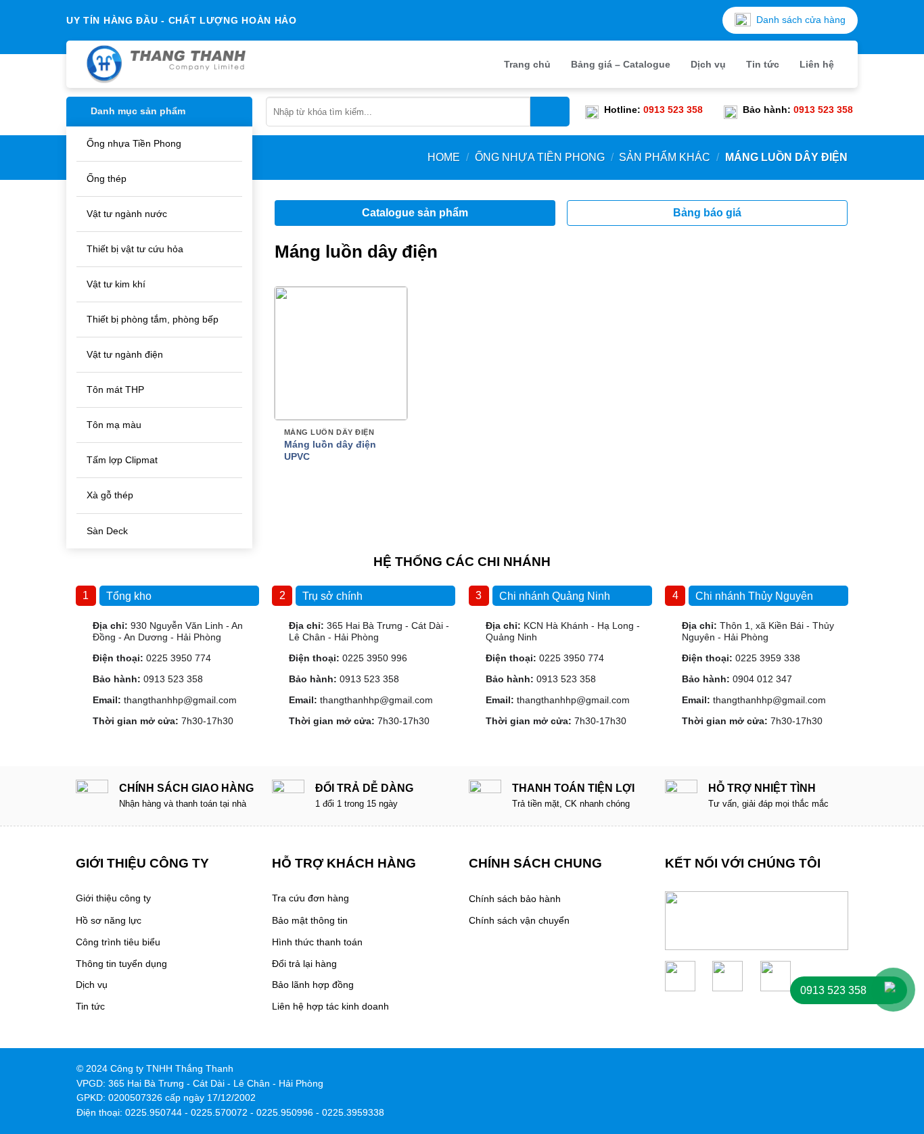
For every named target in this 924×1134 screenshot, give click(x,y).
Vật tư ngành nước (127, 213)
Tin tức (762, 64)
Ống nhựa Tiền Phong (134, 143)
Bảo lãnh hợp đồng (313, 985)
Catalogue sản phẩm (415, 212)
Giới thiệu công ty (113, 898)
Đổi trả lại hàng (304, 964)
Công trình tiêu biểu (118, 942)
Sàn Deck (107, 530)
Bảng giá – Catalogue (620, 64)
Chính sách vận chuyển (519, 921)
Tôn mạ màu (114, 424)
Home (444, 157)
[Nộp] (550, 111)
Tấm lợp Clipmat (122, 459)
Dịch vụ (708, 64)
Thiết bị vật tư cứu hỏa (135, 248)
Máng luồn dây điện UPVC (330, 450)
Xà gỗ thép (110, 495)
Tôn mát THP (115, 389)
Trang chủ (527, 64)
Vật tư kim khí (116, 284)
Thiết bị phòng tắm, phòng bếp (152, 319)
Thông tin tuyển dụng (121, 964)
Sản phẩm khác (664, 157)
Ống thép (106, 178)
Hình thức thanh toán (317, 942)
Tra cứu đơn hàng (310, 898)
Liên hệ (817, 64)
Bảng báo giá (707, 212)
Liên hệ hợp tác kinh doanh (330, 1006)
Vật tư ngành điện (125, 354)
